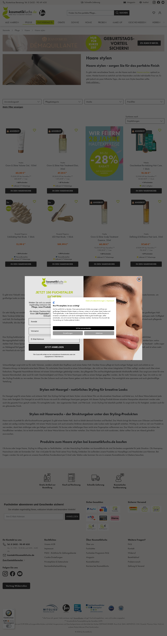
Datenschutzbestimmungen (95, 300)
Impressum (110, 300)
